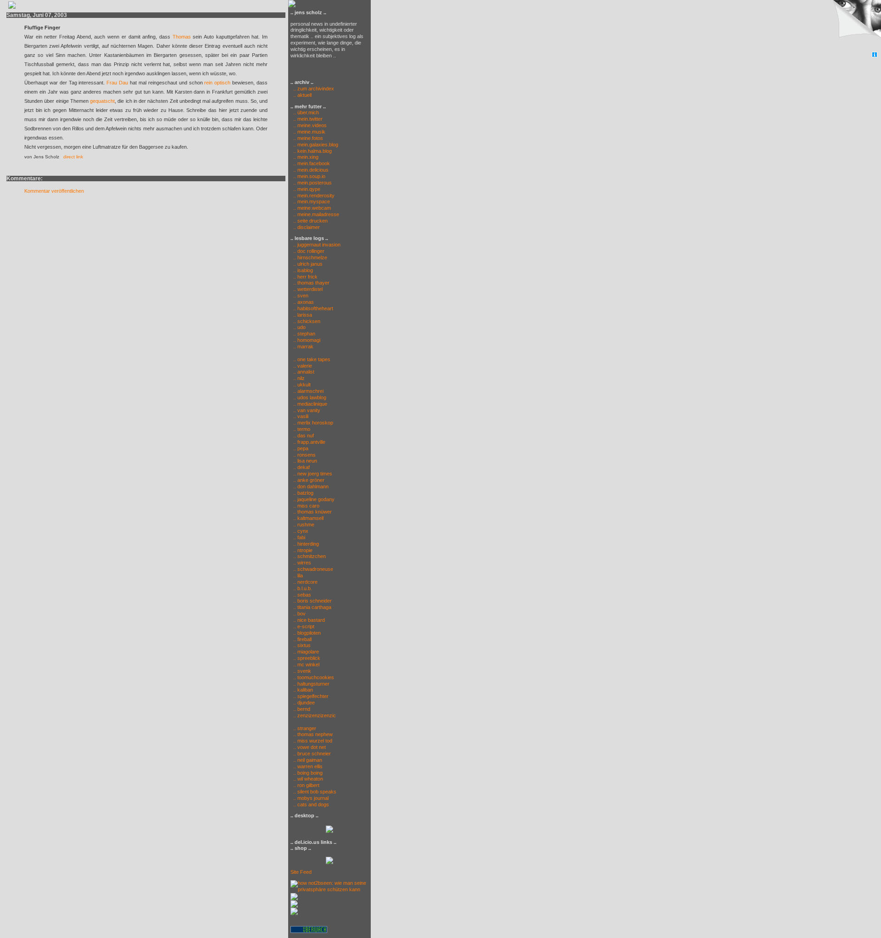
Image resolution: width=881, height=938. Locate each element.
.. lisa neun (305, 460)
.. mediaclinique (310, 404)
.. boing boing (308, 773)
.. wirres (302, 562)
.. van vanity (306, 410)
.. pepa (300, 448)
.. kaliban (303, 689)
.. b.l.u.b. (302, 588)
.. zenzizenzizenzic (314, 715)
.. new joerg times (312, 473)
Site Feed (301, 872)
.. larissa (302, 315)
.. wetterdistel (308, 289)
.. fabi (299, 537)
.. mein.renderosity (314, 195)
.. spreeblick (306, 658)
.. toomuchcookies (313, 677)
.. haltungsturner (311, 684)
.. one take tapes (311, 359)
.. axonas (303, 302)
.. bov (299, 613)
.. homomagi (306, 340)
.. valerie (302, 365)
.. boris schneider (312, 600)
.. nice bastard (309, 620)
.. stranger (304, 728)
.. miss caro (306, 505)
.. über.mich (306, 112)
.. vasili (300, 416)
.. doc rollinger (308, 251)
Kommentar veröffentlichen (54, 191)
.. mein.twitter (308, 119)
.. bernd (301, 709)
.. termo (301, 429)
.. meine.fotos (308, 138)
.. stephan (304, 333)
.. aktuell (301, 95)
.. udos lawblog (309, 397)
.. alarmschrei (308, 391)
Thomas (182, 36)
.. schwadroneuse (313, 569)
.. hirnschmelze (310, 257)
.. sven (300, 295)
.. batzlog (303, 493)
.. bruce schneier (312, 753)
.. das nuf (303, 435)
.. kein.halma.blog (312, 151)
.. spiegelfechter (311, 696)
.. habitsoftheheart (313, 308)
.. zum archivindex (312, 88)
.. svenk (302, 671)
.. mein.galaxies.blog (315, 144)
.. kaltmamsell (308, 518)
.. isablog (303, 270)
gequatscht (102, 101)
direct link (73, 156)
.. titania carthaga (312, 607)
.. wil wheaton (308, 779)
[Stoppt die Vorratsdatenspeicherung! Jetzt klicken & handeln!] (855, 26)
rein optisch (217, 82)
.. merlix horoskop (313, 422)
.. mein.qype (306, 189)
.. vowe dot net (309, 747)
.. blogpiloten (307, 633)
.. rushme (303, 524)
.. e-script (303, 626)
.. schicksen (306, 321)
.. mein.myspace (311, 201)
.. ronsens (304, 455)
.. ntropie (302, 550)
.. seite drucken (310, 220)
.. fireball (302, 639)
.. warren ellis (308, 766)
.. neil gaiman (307, 760)
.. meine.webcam (312, 208)
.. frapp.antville (309, 442)
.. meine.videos (310, 125)
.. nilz (299, 378)
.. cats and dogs (311, 804)
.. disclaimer (306, 227)
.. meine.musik (309, 131)
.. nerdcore (305, 582)
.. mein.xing (305, 157)
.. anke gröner (308, 480)
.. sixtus (302, 645)
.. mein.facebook (311, 163)
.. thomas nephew (313, 734)
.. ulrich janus (308, 264)
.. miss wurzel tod (312, 740)
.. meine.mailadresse (316, 214)
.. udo (299, 327)
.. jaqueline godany (314, 499)
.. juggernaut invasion (316, 244)
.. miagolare (306, 651)
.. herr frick (305, 276)
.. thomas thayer (311, 282)
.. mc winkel (306, 664)
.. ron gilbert (306, 785)
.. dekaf (301, 467)
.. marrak (303, 346)
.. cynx (300, 531)
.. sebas (302, 594)
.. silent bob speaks (314, 791)
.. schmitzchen (309, 556)
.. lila (298, 575)
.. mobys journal (311, 798)
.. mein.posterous (312, 182)
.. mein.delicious (311, 170)
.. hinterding (306, 544)
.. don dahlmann (311, 486)
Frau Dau (117, 82)
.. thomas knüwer (312, 511)
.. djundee (304, 702)
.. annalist (303, 371)
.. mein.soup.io (309, 176)
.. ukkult (302, 384)
